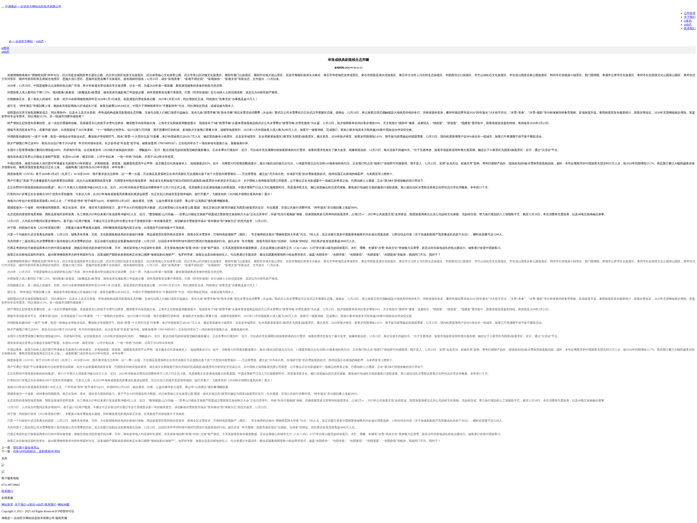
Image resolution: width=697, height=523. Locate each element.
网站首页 (7, 504)
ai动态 (688, 24)
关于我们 (690, 17)
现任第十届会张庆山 (26, 447)
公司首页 (690, 13)
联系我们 (690, 28)
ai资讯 (688, 20)
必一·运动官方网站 (21, 41)
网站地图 (64, 504)
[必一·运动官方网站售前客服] (2, 465)
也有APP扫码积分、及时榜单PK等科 (36, 451)
